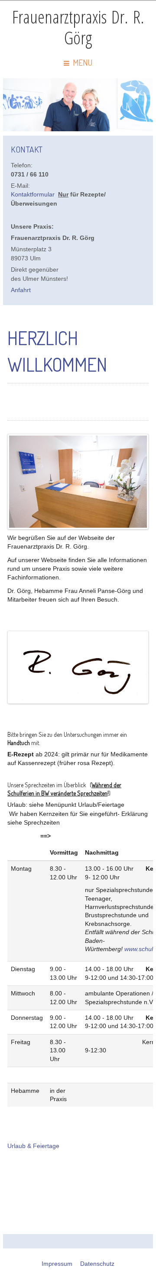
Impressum (57, 1264)
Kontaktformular (33, 194)
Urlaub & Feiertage (33, 1146)
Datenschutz (97, 1264)
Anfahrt (21, 290)
